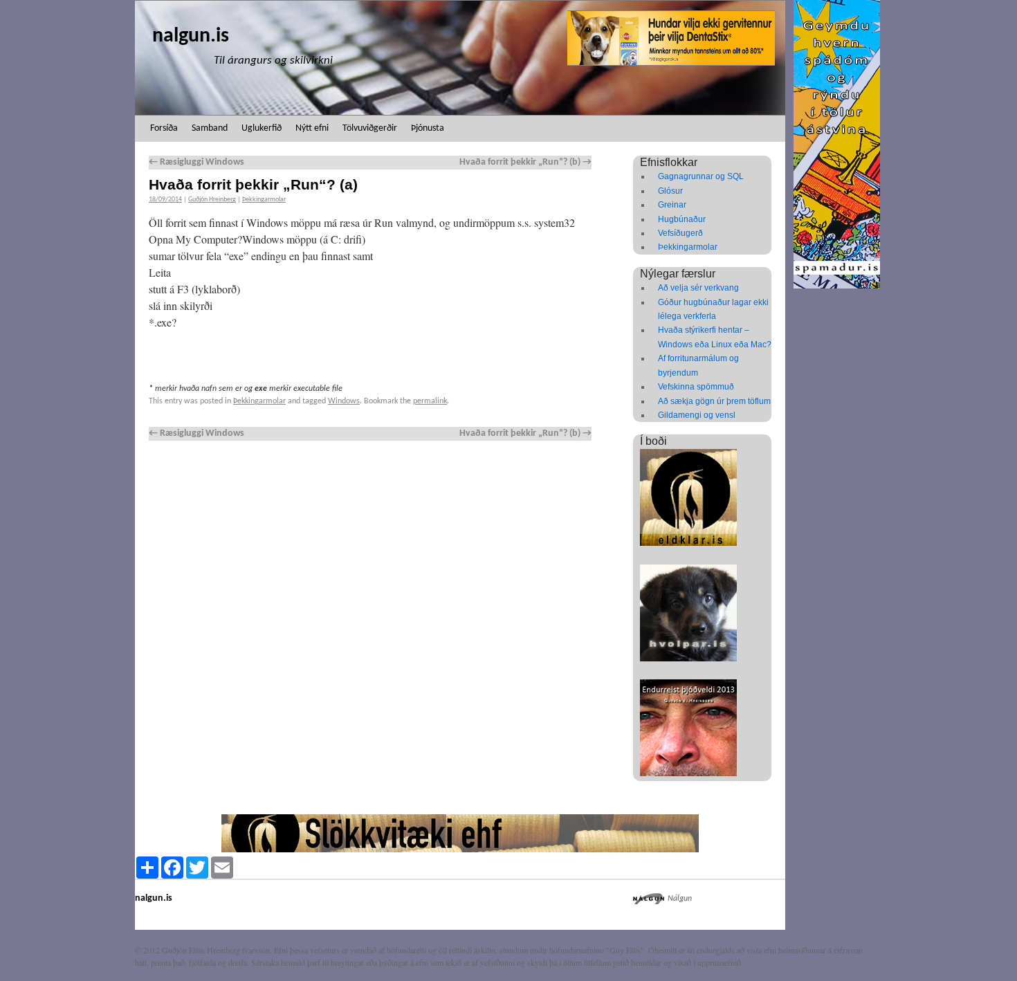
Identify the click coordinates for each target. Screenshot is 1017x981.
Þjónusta (427, 128)
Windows (344, 401)
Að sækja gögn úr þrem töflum (714, 401)
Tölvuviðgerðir (369, 128)
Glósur (670, 191)
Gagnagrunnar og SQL (701, 176)
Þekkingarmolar (264, 199)
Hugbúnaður (682, 219)
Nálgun (680, 899)
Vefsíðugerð (680, 233)
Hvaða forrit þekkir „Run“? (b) (525, 162)
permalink (430, 401)
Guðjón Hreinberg (212, 199)
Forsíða (164, 128)
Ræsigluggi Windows (196, 162)
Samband (210, 128)
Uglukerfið (261, 128)
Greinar (672, 205)
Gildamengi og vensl (696, 415)
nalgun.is (190, 36)
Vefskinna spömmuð (696, 387)
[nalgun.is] (460, 58)
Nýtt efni (312, 128)
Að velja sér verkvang (698, 288)
